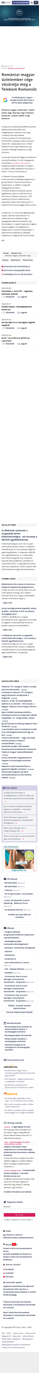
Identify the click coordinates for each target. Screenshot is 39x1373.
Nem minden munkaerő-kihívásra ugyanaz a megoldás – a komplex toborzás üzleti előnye (18, 809)
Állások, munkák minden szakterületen (19, 1007)
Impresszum (18, 1333)
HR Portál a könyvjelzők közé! (16, 270)
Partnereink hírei (15, 1060)
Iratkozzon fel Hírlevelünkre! (16, 266)
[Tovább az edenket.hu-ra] (19, 1066)
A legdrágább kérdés (21, 1127)
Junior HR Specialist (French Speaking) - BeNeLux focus (17, 903)
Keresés (7, 1206)
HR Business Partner (18, 910)
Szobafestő (10, 955)
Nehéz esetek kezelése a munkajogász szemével (16, 1040)
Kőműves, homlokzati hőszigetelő (20, 948)
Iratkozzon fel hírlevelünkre (13, 1347)
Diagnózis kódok (15, 1202)
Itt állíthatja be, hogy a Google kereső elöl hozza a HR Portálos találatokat (22, 100)
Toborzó (12, 890)
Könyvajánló (11, 1244)
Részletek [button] (10, 297)
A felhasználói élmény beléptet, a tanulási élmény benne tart (19, 1173)
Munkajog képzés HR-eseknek (18, 1035)
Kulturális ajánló (13, 1282)
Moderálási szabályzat (11, 1339)
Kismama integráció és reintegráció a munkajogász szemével (17, 1047)
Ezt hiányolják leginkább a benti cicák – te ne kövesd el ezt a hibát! (19, 1099)
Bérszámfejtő (15, 883)
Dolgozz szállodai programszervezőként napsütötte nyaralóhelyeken (19, 935)
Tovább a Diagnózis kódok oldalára (18, 1219)
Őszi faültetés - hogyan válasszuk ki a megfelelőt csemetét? (19, 1080)
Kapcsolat (17, 1336)
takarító (8, 951)
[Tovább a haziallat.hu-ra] (19, 1093)
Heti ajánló (11, 788)
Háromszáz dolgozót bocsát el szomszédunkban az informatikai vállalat (17, 775)
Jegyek (24, 297)
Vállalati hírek (16, 253)
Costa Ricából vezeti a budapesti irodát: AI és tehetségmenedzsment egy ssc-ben (19, 732)
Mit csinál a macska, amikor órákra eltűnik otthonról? (19, 1105)
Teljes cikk (7, 603)
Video (8, 1231)
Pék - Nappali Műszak (18, 969)
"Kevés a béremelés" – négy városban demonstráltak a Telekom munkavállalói (18, 741)
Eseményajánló (9, 283)
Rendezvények (14, 1023)
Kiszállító (13, 972)
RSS (3, 1333)
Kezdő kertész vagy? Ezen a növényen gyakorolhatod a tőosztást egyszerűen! (20, 1073)
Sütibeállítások (8, 1341)
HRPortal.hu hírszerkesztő (16, 68)
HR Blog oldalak (14, 1123)
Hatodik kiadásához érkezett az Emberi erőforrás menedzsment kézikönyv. (17, 1257)
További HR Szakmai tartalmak (17, 1192)
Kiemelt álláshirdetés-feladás (19, 1012)
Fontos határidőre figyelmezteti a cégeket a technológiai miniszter (17, 760)
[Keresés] (32, 2)
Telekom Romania (20, 163)
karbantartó (10, 959)
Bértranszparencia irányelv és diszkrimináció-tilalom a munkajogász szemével (18, 1029)
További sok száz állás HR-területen (19, 915)
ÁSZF (9, 1333)
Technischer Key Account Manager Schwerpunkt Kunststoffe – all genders (19, 979)
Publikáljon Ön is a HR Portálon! (17, 274)
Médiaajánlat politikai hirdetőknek (16, 1344)
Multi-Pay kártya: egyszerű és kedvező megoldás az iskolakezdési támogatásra (18, 820)
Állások (10, 928)
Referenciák (30, 1333)
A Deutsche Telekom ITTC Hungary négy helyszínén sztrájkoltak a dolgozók (17, 695)
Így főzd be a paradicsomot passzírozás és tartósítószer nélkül (19, 1086)
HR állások (12, 879)
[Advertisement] (19, 436)
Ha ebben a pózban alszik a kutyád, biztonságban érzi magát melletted (19, 1111)
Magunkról (6, 1336)
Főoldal (6, 253)
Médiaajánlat (27, 1339)
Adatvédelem (28, 1336)
